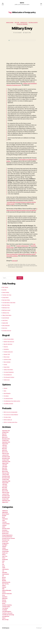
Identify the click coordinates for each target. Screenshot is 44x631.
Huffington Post (5, 312)
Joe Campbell (18, 32)
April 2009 (4, 469)
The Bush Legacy (6, 606)
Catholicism (5, 518)
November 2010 (6, 438)
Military (21, 265)
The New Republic (11, 267)
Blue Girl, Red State (8, 344)
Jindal (3, 567)
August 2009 (5, 463)
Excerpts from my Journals (8, 538)
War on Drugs (5, 619)
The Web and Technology (8, 614)
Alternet (5, 388)
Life (3, 575)
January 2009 (5, 474)
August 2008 (5, 482)
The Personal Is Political (9, 377)
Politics (4, 592)
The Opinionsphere (6, 611)
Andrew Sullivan (5, 292)
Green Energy (5, 551)
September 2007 (6, 500)
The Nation (6, 395)
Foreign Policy (24, 22)
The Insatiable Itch (8, 374)
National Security (33, 22)
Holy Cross (4, 556)
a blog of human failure (9, 339)
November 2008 (6, 477)
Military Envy (22, 28)
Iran (3, 562)
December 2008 (6, 476)
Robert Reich (6, 367)
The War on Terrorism (22, 24)
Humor (3, 557)
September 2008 (6, 481)
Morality (4, 580)
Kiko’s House (6, 356)
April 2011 (4, 435)
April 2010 (4, 450)
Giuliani (4, 548)
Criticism (17, 22)
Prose (3, 595)
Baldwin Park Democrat (9, 341)
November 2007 (6, 497)
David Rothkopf (5, 317)
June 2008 (4, 486)
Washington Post (6, 307)
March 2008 (5, 490)
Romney (4, 600)
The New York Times (6, 294)
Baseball (4, 515)
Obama (4, 585)
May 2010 (4, 448)
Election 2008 (5, 531)
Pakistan (4, 587)
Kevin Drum (4, 328)
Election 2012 (5, 533)
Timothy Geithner (19, 267)
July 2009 (4, 464)
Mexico (3, 579)
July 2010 (4, 445)
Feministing (6, 349)
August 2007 (5, 502)
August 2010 (5, 443)
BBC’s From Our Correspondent (10, 412)
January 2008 (5, 494)
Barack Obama (9, 22)
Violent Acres (7, 379)
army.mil (14, 260)
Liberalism (4, 572)
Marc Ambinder (7, 362)
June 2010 (4, 447)
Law (3, 570)
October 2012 (5, 432)
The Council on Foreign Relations (11, 414)
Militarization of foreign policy (14, 265)
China (3, 520)
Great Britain (5, 549)
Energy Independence (7, 535)
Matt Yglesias (5, 287)
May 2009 (4, 468)
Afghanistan (5, 512)
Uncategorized (5, 616)
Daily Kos (6, 346)
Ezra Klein (4, 289)
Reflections (4, 598)
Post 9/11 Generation (7, 593)
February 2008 (5, 492)
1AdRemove (5, 510)
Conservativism (6, 523)
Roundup (4, 601)
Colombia (4, 522)
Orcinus (5, 364)
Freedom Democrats (8, 351)
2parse (22, 2)
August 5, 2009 (28, 32)
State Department (33, 265)
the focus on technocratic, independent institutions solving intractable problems (21, 254)
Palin (3, 588)
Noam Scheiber (26, 265)
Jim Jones (28, 264)
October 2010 (5, 440)
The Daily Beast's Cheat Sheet (8, 302)
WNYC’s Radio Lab (8, 419)
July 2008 (4, 484)
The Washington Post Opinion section (12, 401)
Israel (3, 566)
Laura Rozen (32, 264)
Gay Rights (4, 544)
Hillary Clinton (22, 264)
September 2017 (6, 430)
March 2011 (5, 437)
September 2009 (6, 461)
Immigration (5, 559)
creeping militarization (22, 246)
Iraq (3, 564)
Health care (5, 553)
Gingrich (4, 546)
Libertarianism (5, 574)
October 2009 (5, 460)
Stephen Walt (5, 322)
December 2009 (6, 456)
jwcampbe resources (6, 330)
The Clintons (5, 608)
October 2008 (5, 479)
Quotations (4, 596)
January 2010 (5, 455)
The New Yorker (7, 417)
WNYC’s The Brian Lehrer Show (10, 422)
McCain (4, 577)
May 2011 (4, 434)
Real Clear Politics (6, 300)
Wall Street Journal (6, 310)
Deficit (3, 527)
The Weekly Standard (8, 403)
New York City (5, 583)
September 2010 (6, 442)
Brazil (3, 517)
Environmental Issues (7, 536)
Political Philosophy (6, 590)
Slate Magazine (7, 393)
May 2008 (4, 487)
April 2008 (4, 489)
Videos (3, 618)
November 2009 (6, 458)
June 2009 (4, 466)
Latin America (5, 569)
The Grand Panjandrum (9, 372)
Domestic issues (6, 528)
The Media (4, 609)
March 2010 (5, 451)
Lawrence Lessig (7, 359)
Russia (3, 603)
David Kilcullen (11, 264)
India (3, 561)
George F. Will (7, 354)
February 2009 (5, 473)
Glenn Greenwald (5, 325)
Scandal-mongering (6, 605)
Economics (4, 530)
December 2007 (6, 495)
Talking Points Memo (6, 315)
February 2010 (5, 453)
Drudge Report (5, 297)
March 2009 (5, 471)
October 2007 (5, 499)
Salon (5, 390)
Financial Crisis (5, 540)
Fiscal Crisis (5, 541)
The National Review (8, 398)
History (4, 554)
